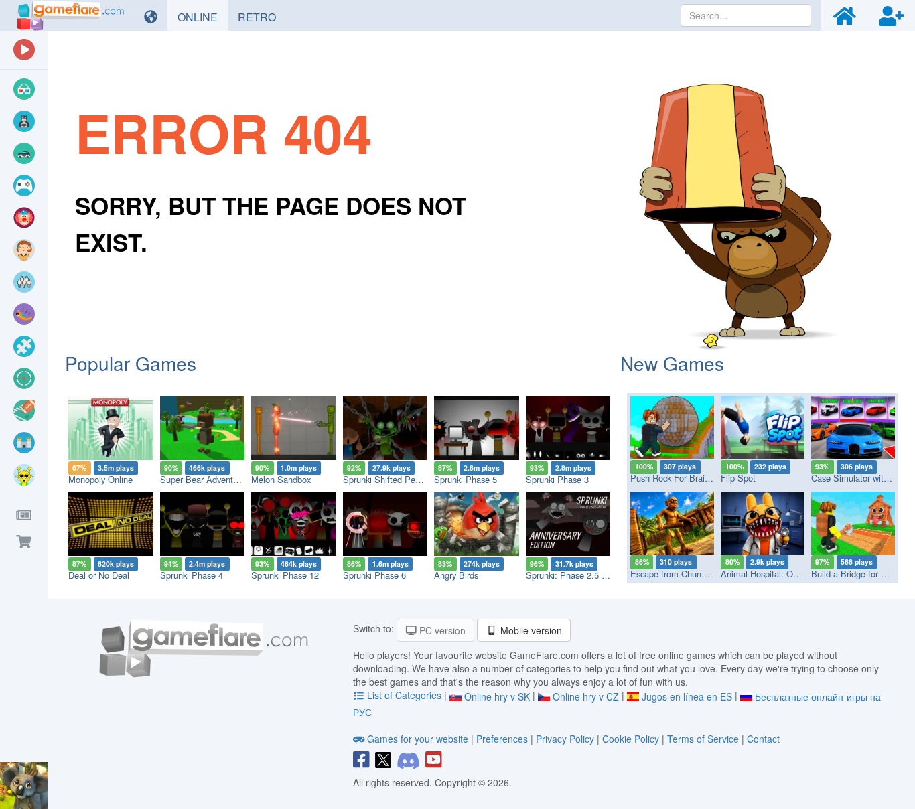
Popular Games (130, 363)
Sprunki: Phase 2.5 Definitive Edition (596, 575)
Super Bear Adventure (202, 479)
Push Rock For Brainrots (676, 477)
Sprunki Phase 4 (191, 575)
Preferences (503, 738)
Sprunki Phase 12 (285, 575)
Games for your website (417, 738)
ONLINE (203, 17)
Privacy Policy (565, 738)
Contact (763, 738)
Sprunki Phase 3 (557, 479)
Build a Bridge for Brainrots (863, 573)
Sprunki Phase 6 (374, 575)
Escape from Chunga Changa (686, 573)
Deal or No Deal (98, 575)
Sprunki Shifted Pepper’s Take (401, 479)
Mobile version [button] (530, 630)
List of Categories (404, 695)
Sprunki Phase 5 (465, 479)
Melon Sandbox (281, 479)
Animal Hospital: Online (766, 573)
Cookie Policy (630, 738)
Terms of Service (703, 738)
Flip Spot (738, 477)
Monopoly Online (100, 479)
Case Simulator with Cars (859, 477)
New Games (672, 363)
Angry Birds (456, 575)
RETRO (262, 17)
